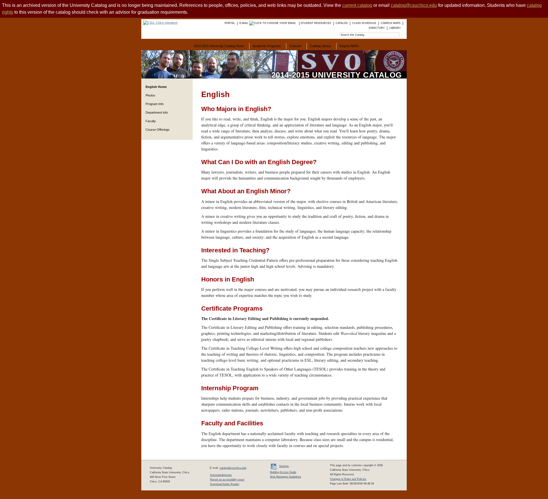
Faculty (151, 121)
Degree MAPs (349, 46)
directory (377, 28)
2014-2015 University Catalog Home (219, 46)
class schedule (364, 23)
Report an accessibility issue (227, 479)
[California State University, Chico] (159, 22)
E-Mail (244, 23)
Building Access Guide (283, 472)
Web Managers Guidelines (285, 476)
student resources (316, 23)
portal (230, 23)
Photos (150, 95)
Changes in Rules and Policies (348, 479)
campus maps (390, 23)
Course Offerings (158, 129)
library (395, 28)
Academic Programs (267, 46)
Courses (295, 46)
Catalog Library (320, 46)
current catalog (357, 5)
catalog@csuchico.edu (414, 5)
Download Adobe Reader (224, 484)
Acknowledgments (221, 475)
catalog (342, 23)
